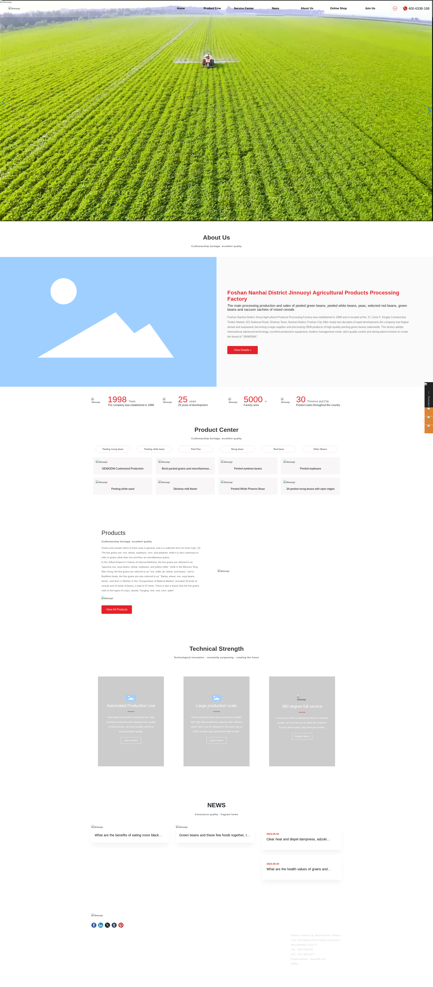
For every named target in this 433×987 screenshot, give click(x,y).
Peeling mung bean (112, 449)
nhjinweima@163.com (312, 963)
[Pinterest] (120, 925)
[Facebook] (93, 925)
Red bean (279, 449)
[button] (216, 217)
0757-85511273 (306, 954)
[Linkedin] (100, 925)
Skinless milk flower (185, 488)
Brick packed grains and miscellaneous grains (185, 470)
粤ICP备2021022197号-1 (298, 981)
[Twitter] (107, 925)
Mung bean (237, 449)
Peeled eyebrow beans (248, 468)
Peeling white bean (154, 449)
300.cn (330, 981)
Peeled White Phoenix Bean (248, 488)
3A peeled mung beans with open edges (310, 488)
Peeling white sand (122, 488)
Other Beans (320, 449)
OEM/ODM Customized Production (123, 468)
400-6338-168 (418, 8)
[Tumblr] (114, 925)
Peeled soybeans (310, 468)
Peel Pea (196, 449)
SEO (339, 981)
